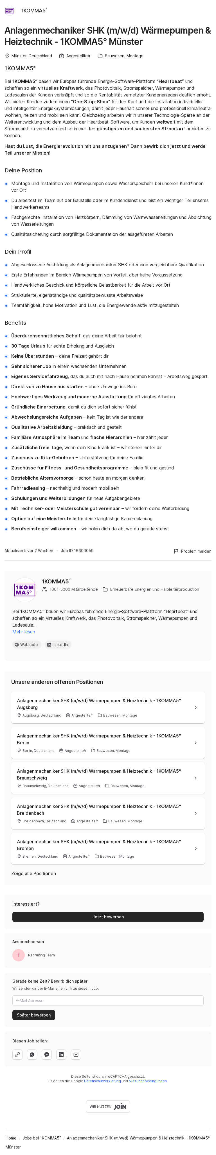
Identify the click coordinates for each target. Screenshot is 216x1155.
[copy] (17, 1054)
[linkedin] (61, 1054)
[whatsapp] (32, 1054)
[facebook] (47, 1054)
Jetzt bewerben (108, 916)
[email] (76, 1054)
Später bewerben (34, 1015)
